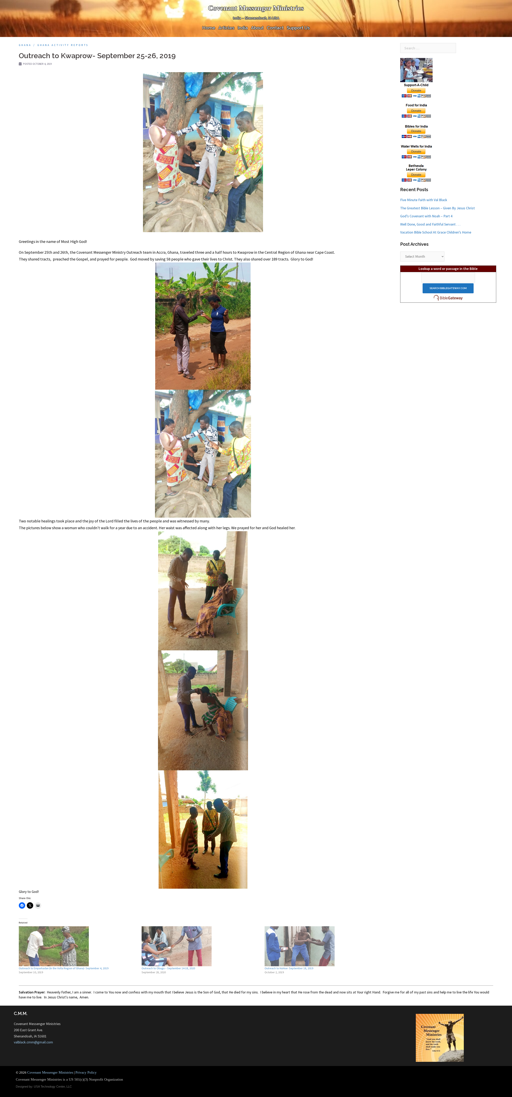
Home (208, 27)
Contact (275, 27)
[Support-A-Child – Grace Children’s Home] (416, 78)
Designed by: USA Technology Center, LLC (44, 1086)
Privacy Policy (86, 1072)
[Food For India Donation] (416, 110)
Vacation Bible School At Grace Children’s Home (435, 232)
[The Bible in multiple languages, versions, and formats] (448, 297)
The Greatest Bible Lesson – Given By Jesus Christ (437, 208)
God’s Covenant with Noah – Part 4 (426, 216)
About (257, 27)
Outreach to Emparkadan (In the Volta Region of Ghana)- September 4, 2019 (63, 968)
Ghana (25, 45)
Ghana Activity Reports (62, 45)
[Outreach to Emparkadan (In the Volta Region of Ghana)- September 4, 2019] (78, 946)
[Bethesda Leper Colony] (416, 173)
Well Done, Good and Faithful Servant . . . (430, 224)
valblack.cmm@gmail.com (33, 1042)
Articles (226, 27)
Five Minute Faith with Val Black (423, 200)
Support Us (298, 27)
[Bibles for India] (416, 130)
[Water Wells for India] (416, 151)
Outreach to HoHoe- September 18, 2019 (289, 968)
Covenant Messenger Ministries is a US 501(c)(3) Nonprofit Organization (69, 1079)
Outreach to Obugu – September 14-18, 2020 (168, 968)
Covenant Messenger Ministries (256, 8)
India (243, 27)
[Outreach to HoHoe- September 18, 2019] (324, 946)
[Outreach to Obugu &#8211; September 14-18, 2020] (201, 946)
